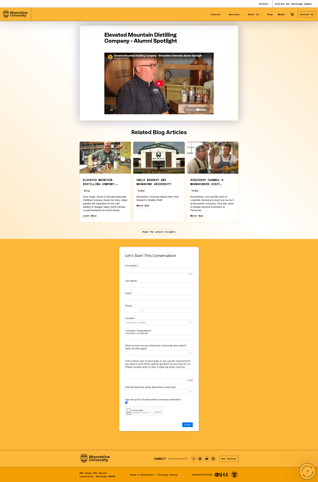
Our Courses (228, 458)
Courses (215, 14)
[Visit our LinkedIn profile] (213, 458)
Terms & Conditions (141, 474)
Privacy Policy (167, 474)
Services (234, 14)
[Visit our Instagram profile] (193, 458)
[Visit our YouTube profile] (206, 458)
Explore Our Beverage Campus (293, 3)
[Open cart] (292, 14)
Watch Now (143, 205)
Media (281, 14)
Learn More (90, 215)
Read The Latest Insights (159, 231)
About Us (253, 14)
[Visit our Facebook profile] (200, 458)
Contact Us (307, 14)
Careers (264, 3)
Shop (270, 14)
